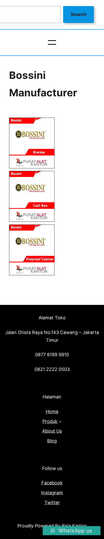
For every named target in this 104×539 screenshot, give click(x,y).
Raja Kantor (74, 525)
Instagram (52, 492)
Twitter (52, 502)
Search (78, 14)
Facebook (52, 482)
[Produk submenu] (60, 421)
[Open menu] (52, 42)
